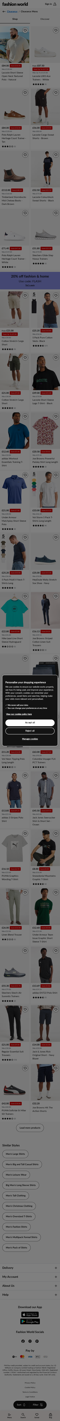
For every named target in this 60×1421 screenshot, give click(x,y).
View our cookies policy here (19, 714)
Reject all (30, 731)
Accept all (30, 723)
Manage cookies (30, 739)
